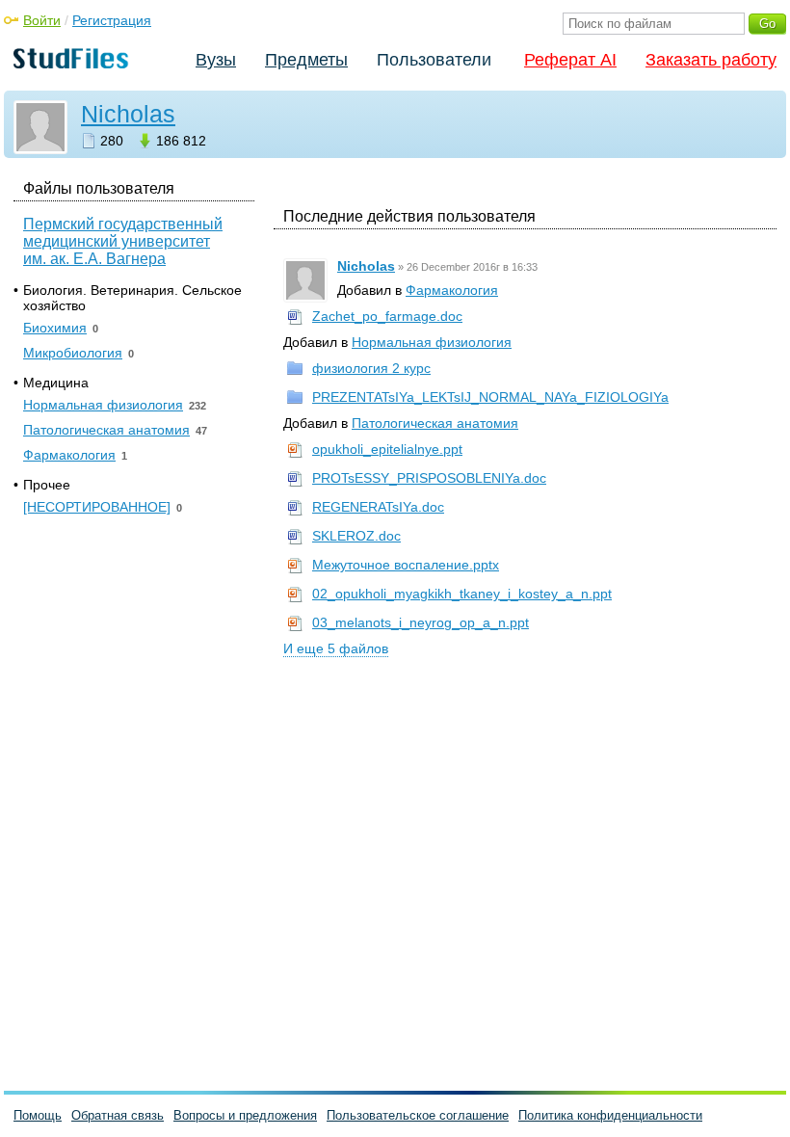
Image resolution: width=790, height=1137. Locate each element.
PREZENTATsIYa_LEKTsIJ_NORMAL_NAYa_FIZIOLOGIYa (490, 397)
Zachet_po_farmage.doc (387, 316)
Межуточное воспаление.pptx (405, 564)
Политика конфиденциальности (610, 1115)
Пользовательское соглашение (418, 1115)
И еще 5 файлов (335, 648)
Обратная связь (117, 1115)
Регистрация (111, 20)
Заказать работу (711, 59)
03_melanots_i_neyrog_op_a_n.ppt (420, 622)
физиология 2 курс (371, 368)
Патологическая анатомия (435, 423)
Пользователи (434, 59)
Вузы (216, 59)
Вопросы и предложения (245, 1115)
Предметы (306, 59)
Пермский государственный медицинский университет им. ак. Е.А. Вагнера (123, 241)
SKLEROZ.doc (356, 535)
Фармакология (452, 290)
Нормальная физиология (432, 342)
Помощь (37, 1115)
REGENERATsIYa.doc (378, 507)
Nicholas (128, 113)
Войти (42, 20)
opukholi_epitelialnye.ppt (387, 449)
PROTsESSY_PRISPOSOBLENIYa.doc (429, 478)
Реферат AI (570, 59)
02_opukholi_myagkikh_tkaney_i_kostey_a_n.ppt (462, 593)
